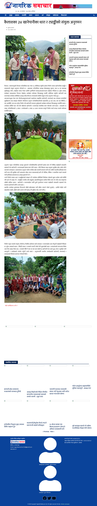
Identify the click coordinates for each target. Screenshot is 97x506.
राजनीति (24, 15)
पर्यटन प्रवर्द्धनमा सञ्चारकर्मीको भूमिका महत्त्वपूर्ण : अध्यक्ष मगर (78, 67)
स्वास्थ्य (37, 15)
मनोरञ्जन (55, 15)
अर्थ (43, 15)
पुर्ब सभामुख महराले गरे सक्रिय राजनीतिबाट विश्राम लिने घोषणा (81, 427)
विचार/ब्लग (64, 15)
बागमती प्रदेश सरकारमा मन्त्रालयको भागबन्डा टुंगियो (78, 43)
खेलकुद (48, 15)
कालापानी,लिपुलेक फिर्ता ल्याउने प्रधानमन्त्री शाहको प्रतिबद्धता (37, 424)
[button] (94, 15)
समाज (30, 15)
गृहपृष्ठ (10, 15)
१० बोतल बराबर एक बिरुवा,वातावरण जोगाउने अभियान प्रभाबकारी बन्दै (57, 426)
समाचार (17, 15)
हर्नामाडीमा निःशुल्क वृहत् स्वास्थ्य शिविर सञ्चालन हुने (79, 73)
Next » (52, 431)
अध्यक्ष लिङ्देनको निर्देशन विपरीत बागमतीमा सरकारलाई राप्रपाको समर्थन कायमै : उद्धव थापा (79, 51)
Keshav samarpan (65, 504)
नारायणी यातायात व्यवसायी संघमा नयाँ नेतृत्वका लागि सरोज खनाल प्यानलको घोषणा (79, 59)
